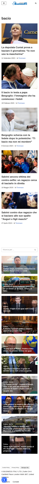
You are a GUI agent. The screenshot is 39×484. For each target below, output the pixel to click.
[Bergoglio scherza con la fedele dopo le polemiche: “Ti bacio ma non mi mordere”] (20, 119)
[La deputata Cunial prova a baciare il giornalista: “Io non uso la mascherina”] (20, 33)
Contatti (16, 482)
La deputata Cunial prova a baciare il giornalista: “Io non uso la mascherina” (18, 50)
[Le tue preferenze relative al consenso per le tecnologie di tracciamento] (37, 363)
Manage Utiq (25, 467)
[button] (4, 480)
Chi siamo (6, 482)
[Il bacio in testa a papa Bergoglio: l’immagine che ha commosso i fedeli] (20, 76)
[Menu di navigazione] (4, 3)
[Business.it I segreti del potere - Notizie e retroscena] (19, 3)
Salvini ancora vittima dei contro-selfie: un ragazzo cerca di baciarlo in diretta (19, 180)
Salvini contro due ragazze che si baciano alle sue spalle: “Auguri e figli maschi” (19, 215)
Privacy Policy (15, 467)
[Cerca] (35, 3)
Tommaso (22, 58)
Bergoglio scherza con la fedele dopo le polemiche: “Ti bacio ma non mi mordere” (18, 138)
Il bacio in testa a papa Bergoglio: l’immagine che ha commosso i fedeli (18, 95)
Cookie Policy (6, 467)
